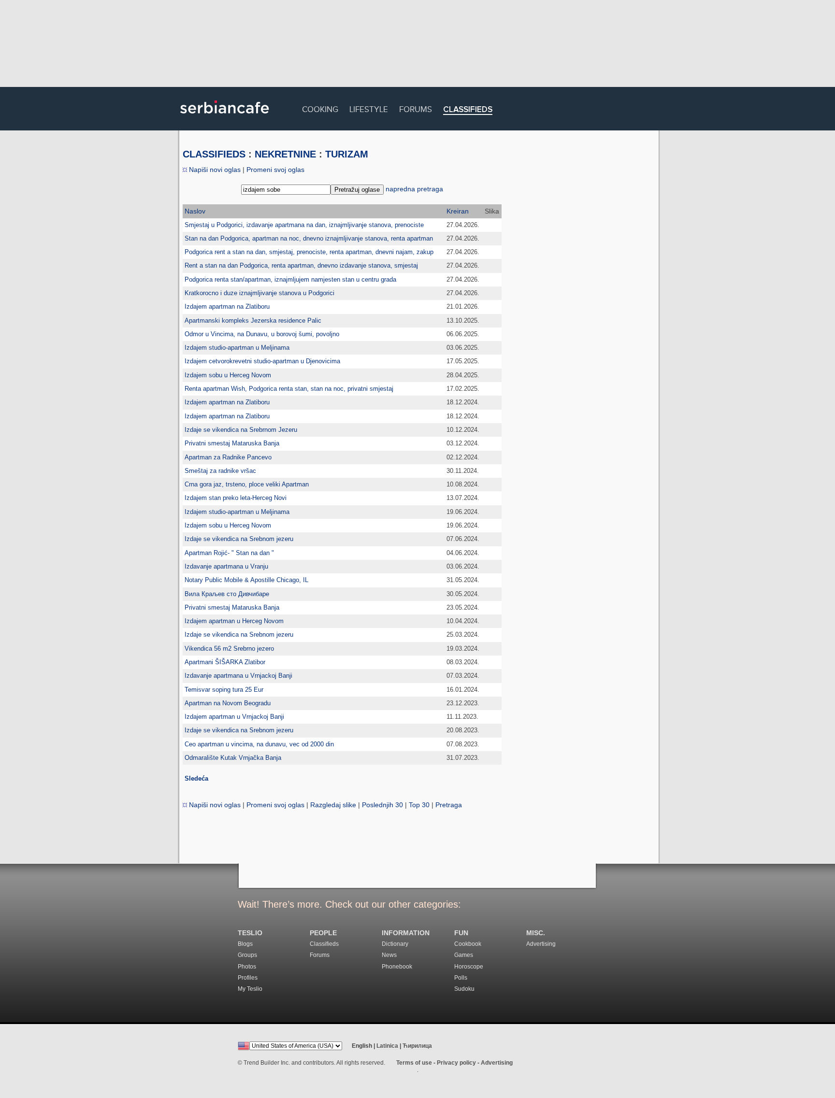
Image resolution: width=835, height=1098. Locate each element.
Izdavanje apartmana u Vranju (226, 566)
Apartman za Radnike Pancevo (228, 457)
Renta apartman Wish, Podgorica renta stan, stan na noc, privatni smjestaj (289, 388)
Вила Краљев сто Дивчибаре (227, 594)
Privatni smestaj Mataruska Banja (232, 443)
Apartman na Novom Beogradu (228, 703)
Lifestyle (368, 108)
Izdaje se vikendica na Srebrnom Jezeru (241, 429)
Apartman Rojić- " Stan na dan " (229, 552)
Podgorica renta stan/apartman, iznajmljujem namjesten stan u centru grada (290, 279)
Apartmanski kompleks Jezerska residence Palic (253, 320)
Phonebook (397, 966)
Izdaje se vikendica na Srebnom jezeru (239, 538)
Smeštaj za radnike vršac (220, 470)
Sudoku (464, 988)
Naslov (195, 211)
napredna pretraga (414, 189)
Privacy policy (456, 1062)
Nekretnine (285, 154)
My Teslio (250, 988)
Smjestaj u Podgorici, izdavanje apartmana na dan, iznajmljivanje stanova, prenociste (304, 224)
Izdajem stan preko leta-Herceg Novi (236, 497)
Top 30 (419, 805)
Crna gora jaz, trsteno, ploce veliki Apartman (247, 484)
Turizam (346, 154)
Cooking (320, 108)
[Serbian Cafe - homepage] (224, 117)
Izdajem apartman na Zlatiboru (227, 306)
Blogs (245, 944)
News (389, 955)
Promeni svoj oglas (275, 169)
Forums (415, 108)
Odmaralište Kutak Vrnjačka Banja (233, 757)
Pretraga (448, 805)
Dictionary (395, 944)
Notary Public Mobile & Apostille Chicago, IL (246, 580)
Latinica (387, 1045)
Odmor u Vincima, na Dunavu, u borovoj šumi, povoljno (262, 334)
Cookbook (467, 944)
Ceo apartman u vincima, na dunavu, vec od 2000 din (259, 744)
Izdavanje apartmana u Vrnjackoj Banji (238, 675)
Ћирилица (417, 1045)
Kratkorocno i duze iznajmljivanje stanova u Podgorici (259, 293)
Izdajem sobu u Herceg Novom (228, 375)
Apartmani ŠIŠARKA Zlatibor (225, 662)
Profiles (248, 977)
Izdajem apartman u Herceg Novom (234, 621)
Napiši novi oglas (214, 169)
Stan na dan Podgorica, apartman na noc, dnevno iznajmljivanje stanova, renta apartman (309, 238)
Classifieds (467, 110)
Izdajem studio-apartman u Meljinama (237, 347)
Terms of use (414, 1062)
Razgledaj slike (333, 805)
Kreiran (457, 211)
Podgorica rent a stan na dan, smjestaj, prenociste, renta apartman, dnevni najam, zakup (309, 252)
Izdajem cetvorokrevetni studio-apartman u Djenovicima (262, 361)
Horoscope (468, 966)
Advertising (541, 944)
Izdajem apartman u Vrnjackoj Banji (234, 716)
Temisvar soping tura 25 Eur (224, 689)
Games (463, 955)
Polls (460, 977)
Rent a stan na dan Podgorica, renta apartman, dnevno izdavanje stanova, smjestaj (301, 265)
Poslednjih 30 (382, 805)
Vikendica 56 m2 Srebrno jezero (229, 648)
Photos (247, 966)
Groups (247, 955)
